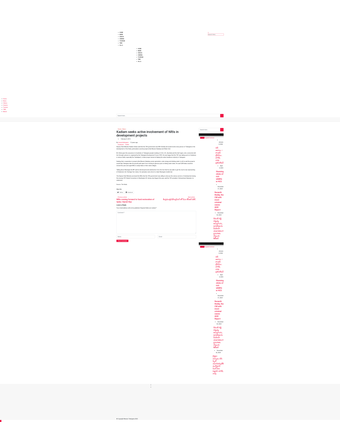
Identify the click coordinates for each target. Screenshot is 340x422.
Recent (202, 138)
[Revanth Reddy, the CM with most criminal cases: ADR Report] (207, 191)
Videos (122, 36)
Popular (206, 138)
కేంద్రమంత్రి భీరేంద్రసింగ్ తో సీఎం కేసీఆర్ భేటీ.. (179, 199)
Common (211, 138)
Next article (191, 197)
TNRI (121, 43)
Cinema (122, 38)
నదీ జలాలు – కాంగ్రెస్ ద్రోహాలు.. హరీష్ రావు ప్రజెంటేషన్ (220, 155)
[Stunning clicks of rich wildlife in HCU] (207, 173)
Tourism (122, 41)
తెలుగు (121, 45)
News (121, 34)
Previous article (122, 197)
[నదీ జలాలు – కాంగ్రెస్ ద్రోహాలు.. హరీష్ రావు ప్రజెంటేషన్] (207, 147)
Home (121, 32)
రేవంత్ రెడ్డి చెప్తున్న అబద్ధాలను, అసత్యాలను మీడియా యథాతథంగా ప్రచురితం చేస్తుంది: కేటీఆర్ (218, 228)
